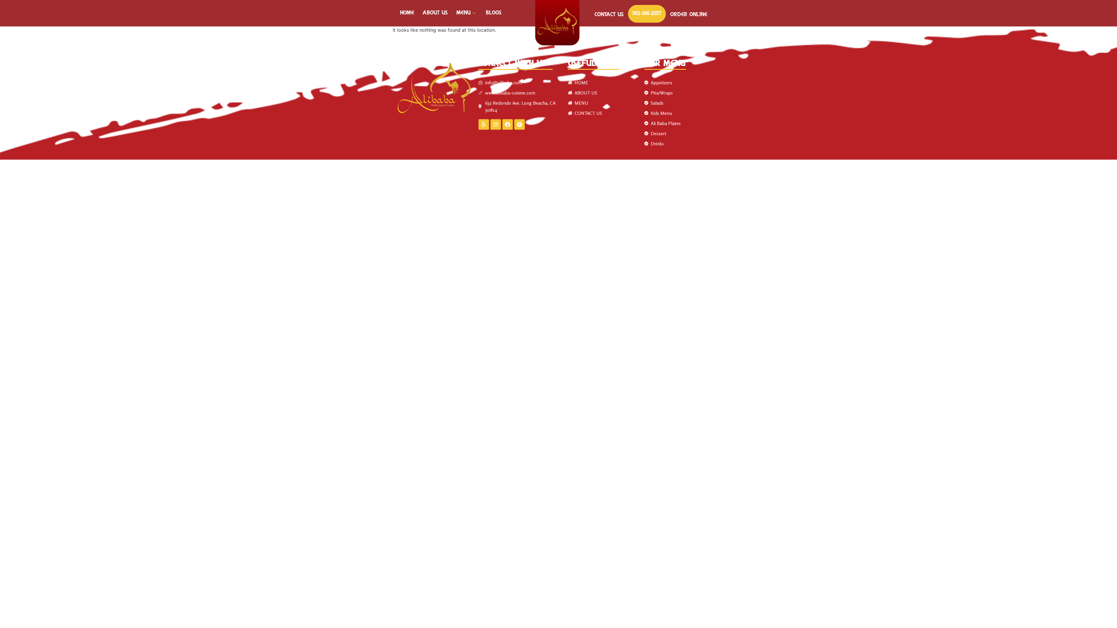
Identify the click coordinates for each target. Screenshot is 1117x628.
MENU (463, 13)
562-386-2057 (646, 14)
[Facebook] (507, 124)
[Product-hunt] (519, 124)
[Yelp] (484, 124)
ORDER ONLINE (688, 15)
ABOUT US (435, 13)
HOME (407, 13)
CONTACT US (609, 15)
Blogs (493, 13)
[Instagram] (495, 124)
